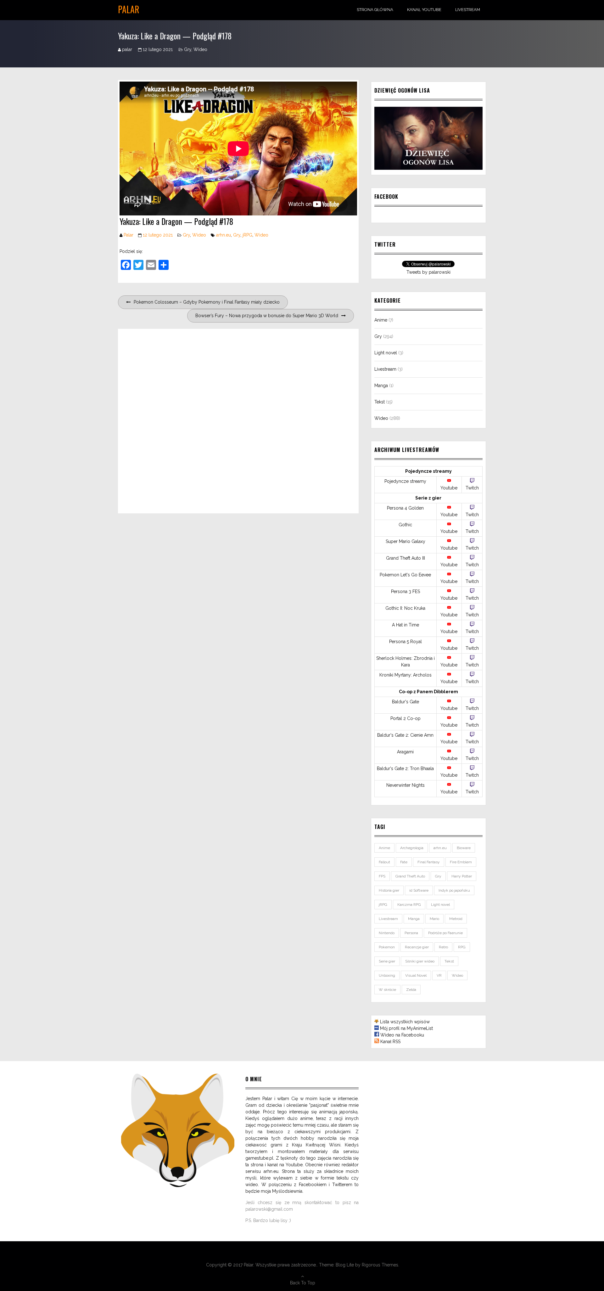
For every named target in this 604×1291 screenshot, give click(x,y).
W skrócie (387, 989)
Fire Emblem (461, 862)
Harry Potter (461, 876)
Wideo (200, 49)
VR (439, 975)
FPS (382, 876)
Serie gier (387, 961)
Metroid (455, 919)
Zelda (411, 989)
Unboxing (387, 975)
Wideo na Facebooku (402, 1034)
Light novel (385, 352)
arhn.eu (223, 234)
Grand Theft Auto (410, 876)
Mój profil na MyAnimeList (406, 1028)
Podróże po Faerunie (445, 933)
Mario (434, 919)
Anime (380, 320)
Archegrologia (411, 848)
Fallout (384, 862)
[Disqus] (238, 420)
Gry (187, 49)
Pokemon (387, 947)
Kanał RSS (390, 1041)
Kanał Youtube (424, 9)
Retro (443, 947)
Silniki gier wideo (419, 961)
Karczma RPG (409, 904)
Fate (403, 862)
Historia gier (389, 890)
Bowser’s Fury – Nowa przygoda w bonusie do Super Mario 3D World (266, 315)
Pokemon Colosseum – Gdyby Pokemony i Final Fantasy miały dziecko (207, 302)
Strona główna (375, 9)
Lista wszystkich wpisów (405, 1021)
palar (127, 49)
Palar (128, 234)
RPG (462, 947)
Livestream (467, 9)
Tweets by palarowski (428, 272)
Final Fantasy (428, 862)
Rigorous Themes (380, 1264)
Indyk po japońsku (454, 890)
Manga (381, 385)
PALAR (128, 9)
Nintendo (386, 933)
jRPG (247, 234)
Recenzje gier (417, 947)
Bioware (464, 848)
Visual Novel (416, 975)
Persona (411, 933)
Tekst (379, 401)
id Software (418, 890)
